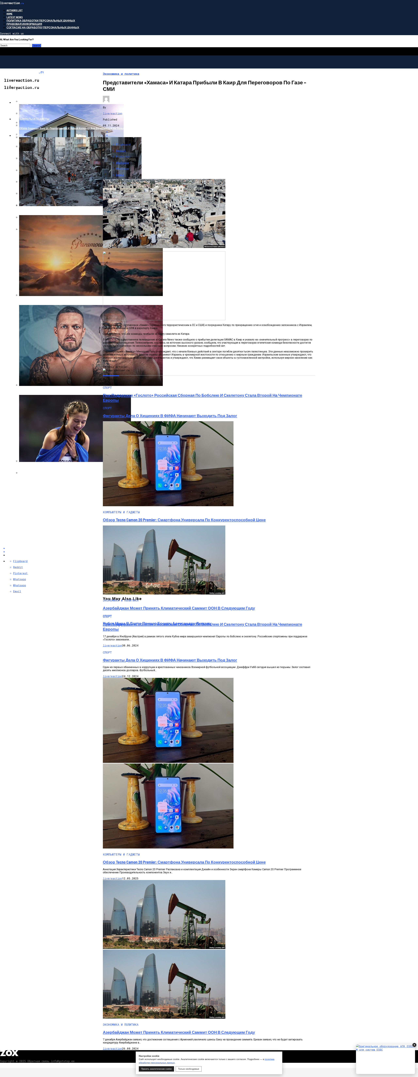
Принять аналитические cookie (156, 1069)
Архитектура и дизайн (29, 102)
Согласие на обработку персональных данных (43, 27)
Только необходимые (188, 1069)
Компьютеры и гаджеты (31, 118)
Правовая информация (24, 23)
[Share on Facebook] (212, 131)
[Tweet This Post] (212, 135)
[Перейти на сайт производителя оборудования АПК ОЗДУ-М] (385, 1059)
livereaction (112, 113)
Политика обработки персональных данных (41, 20)
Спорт (17, 135)
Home (10, 13)
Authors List (15, 10)
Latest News (15, 17)
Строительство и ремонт (32, 85)
